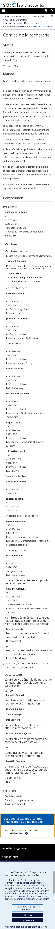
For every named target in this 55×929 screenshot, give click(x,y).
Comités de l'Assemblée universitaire (22, 23)
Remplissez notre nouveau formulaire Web (21, 831)
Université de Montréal (8, 4)
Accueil (5, 16)
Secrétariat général (31, 5)
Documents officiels (20, 16)
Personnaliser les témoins (29, 908)
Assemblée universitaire (16, 19)
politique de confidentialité (29, 926)
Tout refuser (27, 915)
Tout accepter (28, 920)
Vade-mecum (38, 16)
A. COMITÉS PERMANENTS (16, 26)
